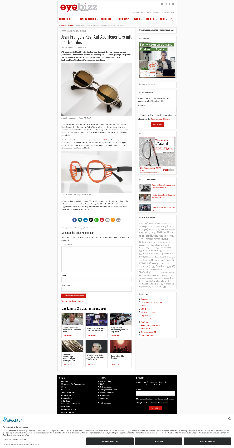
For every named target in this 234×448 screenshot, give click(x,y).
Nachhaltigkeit (149, 272)
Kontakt (149, 12)
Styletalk (162, 281)
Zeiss (155, 287)
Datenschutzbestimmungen (73, 301)
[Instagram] (166, 4)
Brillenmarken (90, 228)
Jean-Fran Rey (101, 140)
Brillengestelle (151, 233)
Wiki (172, 12)
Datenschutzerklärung (160, 119)
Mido (142, 269)
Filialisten (161, 257)
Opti (143, 275)
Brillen (71, 25)
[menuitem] (67, 19)
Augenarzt (152, 223)
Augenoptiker (157, 227)
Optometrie (155, 275)
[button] (74, 220)
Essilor (155, 248)
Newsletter (165, 12)
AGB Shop (145, 322)
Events (137, 19)
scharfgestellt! (67, 19)
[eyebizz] (78, 8)
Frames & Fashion (87, 19)
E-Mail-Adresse (67, 285)
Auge (143, 223)
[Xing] (169, 4)
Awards (154, 229)
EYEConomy (123, 19)
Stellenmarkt (105, 403)
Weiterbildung (151, 283)
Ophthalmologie (167, 272)
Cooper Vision (164, 242)
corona (144, 245)
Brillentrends (148, 241)
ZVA (162, 286)
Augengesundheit (164, 223)
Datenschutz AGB (148, 332)
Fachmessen (152, 250)
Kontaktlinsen (154, 260)
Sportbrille (149, 281)
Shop (162, 19)
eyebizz (62, 25)
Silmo (157, 278)
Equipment (144, 248)
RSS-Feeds (145, 309)
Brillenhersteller (160, 236)
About (143, 12)
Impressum (146, 315)
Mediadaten (156, 12)
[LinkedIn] (173, 4)
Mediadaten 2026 (148, 312)
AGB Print (145, 329)
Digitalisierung (160, 245)
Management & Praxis (154, 264)
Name (63, 275)
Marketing (165, 266)
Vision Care (106, 19)
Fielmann (150, 257)
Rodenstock (147, 278)
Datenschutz (146, 319)
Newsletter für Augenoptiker (153, 302)
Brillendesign (78, 228)
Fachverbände (154, 253)
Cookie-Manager (148, 335)
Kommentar (66, 245)
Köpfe (102, 384)
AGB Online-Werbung (150, 325)
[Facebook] (162, 4)
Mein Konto (135, 12)
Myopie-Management (155, 269)
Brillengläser (105, 395)
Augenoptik (146, 226)
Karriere (150, 19)
